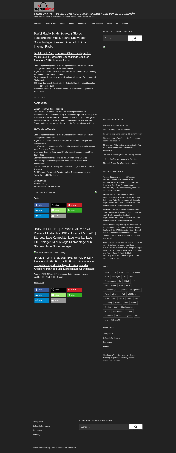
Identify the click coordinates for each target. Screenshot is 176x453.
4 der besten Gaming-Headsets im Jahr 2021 (120, 159)
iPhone (113, 285)
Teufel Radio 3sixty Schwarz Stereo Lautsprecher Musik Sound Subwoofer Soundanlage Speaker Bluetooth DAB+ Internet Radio (60, 39)
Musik (109, 23)
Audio (114, 272)
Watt (137, 315)
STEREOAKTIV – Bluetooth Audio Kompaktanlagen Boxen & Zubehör (84, 13)
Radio (137, 298)
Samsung (108, 302)
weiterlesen (39, 282)
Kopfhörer (123, 289)
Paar (114, 298)
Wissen (125, 23)
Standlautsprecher (128, 307)
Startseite (37, 23)
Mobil (71, 23)
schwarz (118, 302)
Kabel (128, 285)
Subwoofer (109, 315)
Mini (123, 294)
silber (126, 302)
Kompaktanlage (110, 289)
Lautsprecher (135, 289)
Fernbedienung (110, 281)
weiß (106, 320)
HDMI (126, 281)
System (118, 315)
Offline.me (107, 360)
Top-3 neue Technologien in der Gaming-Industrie (122, 154)
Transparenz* (108, 333)
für (120, 281)
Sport (116, 307)
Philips (121, 298)
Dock (131, 276)
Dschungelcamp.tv (128, 357)
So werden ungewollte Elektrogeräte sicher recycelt (122, 134)
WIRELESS (115, 320)
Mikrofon (115, 294)
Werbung (106, 346)
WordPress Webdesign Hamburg (115, 355)
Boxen (107, 276)
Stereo (107, 311)
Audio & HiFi (51, 23)
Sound (133, 302)
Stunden (129, 311)
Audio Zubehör (96, 23)
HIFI (133, 281)
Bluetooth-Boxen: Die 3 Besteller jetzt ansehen (120, 163)
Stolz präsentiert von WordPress (64, 447)
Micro (107, 294)
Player (62, 23)
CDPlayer (116, 276)
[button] (41, 205)
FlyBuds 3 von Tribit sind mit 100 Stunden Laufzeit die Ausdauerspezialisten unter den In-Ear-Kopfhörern (122, 148)
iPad (106, 285)
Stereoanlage (118, 311)
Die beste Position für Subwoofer (115, 125)
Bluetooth (82, 23)
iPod (121, 285)
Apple (107, 272)
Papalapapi (115, 357)
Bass (121, 272)
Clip (124, 276)
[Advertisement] (114, 98)
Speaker (108, 307)
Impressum (107, 342)
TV (117, 23)
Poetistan (116, 360)
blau (127, 272)
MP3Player (132, 294)
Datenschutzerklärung (111, 338)
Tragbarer (128, 315)
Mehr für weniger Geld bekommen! (116, 129)
